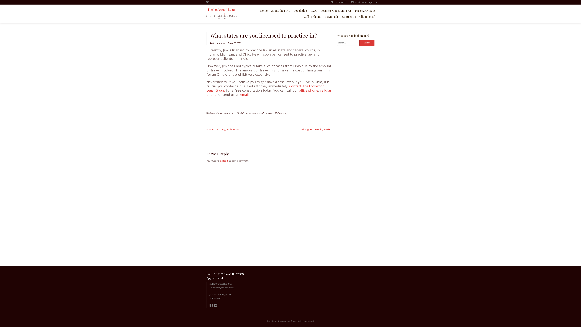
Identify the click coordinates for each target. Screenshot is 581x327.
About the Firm (280, 10)
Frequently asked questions (221, 113)
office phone (308, 90)
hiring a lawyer (252, 113)
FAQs (314, 10)
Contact (295, 86)
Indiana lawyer (267, 113)
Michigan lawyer (282, 113)
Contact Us (349, 16)
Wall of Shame (312, 16)
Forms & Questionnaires (336, 10)
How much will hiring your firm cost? (223, 129)
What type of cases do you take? (316, 129)
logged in (224, 160)
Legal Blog (300, 10)
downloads (331, 16)
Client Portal (367, 16)
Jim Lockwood (218, 43)
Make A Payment (365, 10)
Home (264, 10)
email (244, 94)
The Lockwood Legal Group (222, 11)
